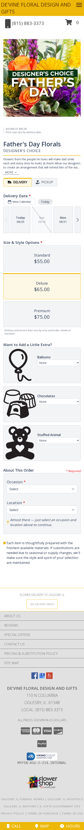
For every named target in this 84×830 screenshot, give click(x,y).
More (9, 172)
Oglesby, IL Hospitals (65, 799)
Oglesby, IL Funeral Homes (22, 799)
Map (43, 826)
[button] (72, 23)
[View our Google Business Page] (42, 677)
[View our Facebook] (34, 677)
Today (45, 202)
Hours (72, 826)
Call (15, 826)
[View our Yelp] (49, 677)
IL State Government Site (60, 806)
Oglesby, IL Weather (20, 806)
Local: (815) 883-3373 (42, 709)
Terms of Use (72, 813)
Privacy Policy (12, 813)
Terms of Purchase (43, 813)
